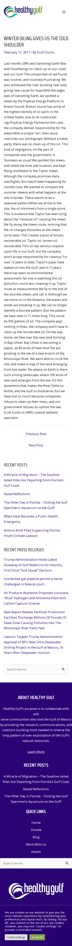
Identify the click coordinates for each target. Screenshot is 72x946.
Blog (36, 837)
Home (36, 822)
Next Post (36, 445)
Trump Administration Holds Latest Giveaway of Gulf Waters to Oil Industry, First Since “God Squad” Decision (33, 564)
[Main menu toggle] (64, 12)
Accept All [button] (37, 937)
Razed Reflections (17, 494)
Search (60, 665)
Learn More (36, 751)
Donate (36, 830)
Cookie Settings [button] (16, 937)
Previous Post (36, 434)
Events (36, 851)
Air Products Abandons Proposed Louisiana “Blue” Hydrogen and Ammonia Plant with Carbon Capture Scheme (36, 598)
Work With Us (36, 844)
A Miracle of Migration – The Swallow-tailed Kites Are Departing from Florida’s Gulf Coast (34, 480)
